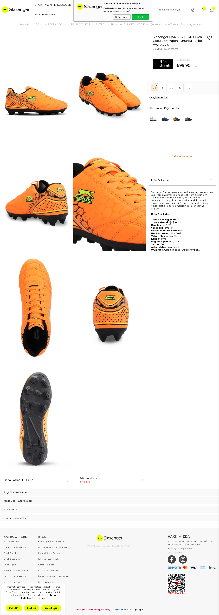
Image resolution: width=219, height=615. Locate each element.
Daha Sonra (121, 17)
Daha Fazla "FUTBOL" (18, 480)
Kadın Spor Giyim (12, 582)
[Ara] (178, 9)
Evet (140, 17)
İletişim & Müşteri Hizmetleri (53, 576)
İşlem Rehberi (45, 582)
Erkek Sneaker (11, 553)
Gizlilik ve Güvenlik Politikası (53, 547)
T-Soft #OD (119, 609)
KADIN (48, 4)
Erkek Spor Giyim (12, 559)
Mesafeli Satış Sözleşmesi (51, 553)
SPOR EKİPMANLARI (46, 14)
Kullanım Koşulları (48, 570)
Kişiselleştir (51, 608)
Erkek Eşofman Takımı (15, 570)
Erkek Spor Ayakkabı (14, 547)
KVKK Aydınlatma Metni (51, 541)
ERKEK (38, 4)
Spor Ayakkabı (11, 541)
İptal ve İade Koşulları (49, 559)
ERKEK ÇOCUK (62, 4)
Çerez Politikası (46, 564)
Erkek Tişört (9, 564)
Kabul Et (14, 608)
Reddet (31, 608)
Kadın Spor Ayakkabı (14, 576)
